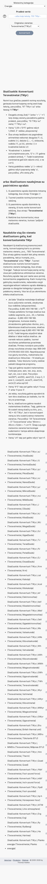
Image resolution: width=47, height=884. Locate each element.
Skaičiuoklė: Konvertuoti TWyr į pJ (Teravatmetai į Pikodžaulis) (23, 471)
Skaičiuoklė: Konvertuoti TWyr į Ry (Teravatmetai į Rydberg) (23, 824)
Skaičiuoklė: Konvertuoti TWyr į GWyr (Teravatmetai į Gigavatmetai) (25, 718)
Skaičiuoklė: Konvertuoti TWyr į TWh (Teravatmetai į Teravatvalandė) (25, 683)
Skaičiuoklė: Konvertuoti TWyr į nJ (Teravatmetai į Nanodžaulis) (23, 480)
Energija (34, 194)
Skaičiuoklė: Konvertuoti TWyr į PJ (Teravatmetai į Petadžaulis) (23, 551)
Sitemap (25, 860)
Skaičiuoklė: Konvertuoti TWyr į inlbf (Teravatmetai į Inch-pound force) (24, 780)
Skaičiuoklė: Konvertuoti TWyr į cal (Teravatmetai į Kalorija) (24, 577)
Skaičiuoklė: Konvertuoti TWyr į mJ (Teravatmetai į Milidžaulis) (24, 498)
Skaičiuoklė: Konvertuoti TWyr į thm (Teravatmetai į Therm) (24, 754)
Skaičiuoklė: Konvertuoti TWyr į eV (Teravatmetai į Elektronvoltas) (23, 595)
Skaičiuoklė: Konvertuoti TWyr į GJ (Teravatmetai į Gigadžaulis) (23, 533)
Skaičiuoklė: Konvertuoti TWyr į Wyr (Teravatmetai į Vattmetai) (24, 692)
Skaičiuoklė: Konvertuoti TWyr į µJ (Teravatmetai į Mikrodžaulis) (23, 489)
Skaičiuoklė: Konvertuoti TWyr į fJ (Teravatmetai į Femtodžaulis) (23, 462)
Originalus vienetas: (23, 23)
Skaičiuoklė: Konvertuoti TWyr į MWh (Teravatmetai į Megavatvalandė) (25, 665)
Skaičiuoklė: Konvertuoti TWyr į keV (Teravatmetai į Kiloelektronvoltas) (24, 604)
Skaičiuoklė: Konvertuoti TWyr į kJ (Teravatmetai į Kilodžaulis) (23, 515)
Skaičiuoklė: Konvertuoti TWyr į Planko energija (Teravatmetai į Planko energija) (25, 844)
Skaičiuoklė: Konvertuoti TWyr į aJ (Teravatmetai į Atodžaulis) (23, 454)
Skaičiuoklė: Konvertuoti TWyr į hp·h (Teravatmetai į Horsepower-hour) (24, 798)
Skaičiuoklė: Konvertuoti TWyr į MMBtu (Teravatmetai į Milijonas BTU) (25, 745)
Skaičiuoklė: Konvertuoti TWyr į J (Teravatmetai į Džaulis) (23, 506)
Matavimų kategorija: (24, 3)
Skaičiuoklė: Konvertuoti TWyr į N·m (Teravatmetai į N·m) (24, 568)
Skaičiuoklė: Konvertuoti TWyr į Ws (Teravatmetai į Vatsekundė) (24, 630)
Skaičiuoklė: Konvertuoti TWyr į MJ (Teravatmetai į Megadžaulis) (24, 524)
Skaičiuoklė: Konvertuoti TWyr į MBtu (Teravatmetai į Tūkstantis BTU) (25, 736)
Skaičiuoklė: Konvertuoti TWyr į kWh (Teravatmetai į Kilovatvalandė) (24, 657)
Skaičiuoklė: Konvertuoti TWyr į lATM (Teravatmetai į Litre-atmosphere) (25, 807)
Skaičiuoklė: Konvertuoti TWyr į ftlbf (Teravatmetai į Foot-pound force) (24, 771)
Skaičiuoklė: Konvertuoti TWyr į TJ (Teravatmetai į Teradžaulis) (23, 542)
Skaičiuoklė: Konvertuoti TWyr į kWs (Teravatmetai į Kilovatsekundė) (24, 639)
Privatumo (17, 860)
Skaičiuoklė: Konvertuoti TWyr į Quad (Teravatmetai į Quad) (25, 763)
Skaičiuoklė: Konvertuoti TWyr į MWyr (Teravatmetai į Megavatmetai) (25, 710)
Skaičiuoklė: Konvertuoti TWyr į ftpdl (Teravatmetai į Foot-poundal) (24, 789)
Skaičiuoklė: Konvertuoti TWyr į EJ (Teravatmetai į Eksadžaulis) (23, 559)
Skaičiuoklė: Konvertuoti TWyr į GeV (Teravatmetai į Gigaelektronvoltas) (24, 621)
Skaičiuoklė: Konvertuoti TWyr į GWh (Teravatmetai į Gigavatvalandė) (25, 674)
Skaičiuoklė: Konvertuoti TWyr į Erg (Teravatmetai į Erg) (24, 816)
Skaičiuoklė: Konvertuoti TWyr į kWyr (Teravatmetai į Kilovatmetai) (25, 701)
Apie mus (7, 860)
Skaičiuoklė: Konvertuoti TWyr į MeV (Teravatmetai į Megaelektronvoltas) (25, 612)
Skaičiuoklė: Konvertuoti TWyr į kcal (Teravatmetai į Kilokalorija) (24, 586)
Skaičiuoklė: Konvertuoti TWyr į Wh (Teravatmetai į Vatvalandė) (24, 648)
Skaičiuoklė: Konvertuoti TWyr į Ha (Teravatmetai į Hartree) (24, 833)
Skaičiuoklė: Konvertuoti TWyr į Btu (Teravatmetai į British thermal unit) (24, 727)
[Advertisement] (23, 62)
